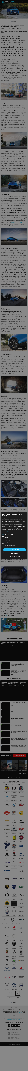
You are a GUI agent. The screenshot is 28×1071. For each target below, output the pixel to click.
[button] (14, 556)
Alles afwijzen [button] (14, 553)
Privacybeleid (5, 531)
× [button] (24, 513)
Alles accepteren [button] (14, 549)
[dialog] (14, 535)
